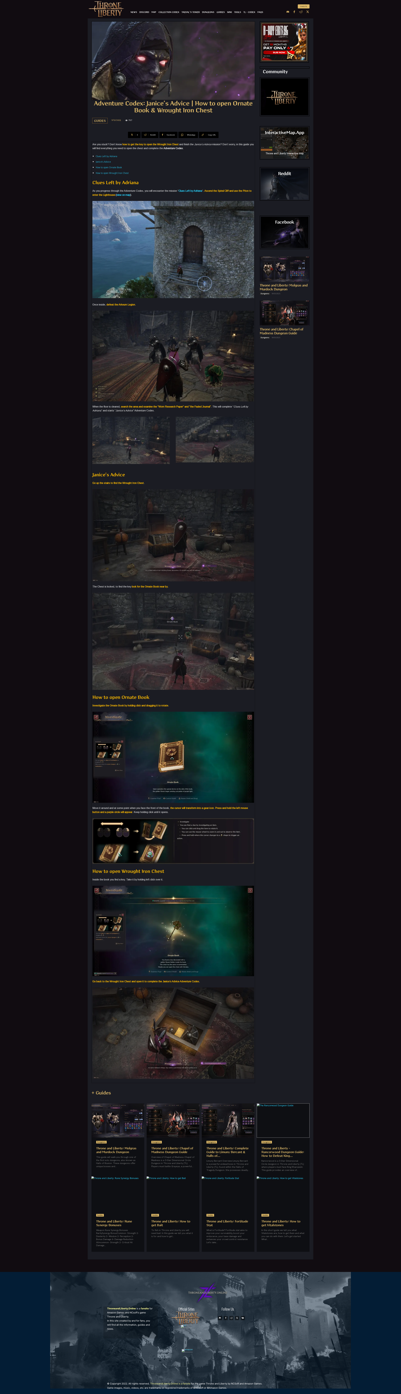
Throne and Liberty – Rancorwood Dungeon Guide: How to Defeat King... (282, 1152)
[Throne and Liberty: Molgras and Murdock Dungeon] (285, 269)
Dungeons (265, 293)
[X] (307, 12)
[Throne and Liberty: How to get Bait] (173, 1193)
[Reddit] (300, 12)
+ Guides (101, 1093)
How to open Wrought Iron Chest (112, 173)
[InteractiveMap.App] (284, 143)
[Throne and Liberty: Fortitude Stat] (228, 1193)
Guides (100, 121)
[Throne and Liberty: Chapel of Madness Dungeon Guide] (285, 313)
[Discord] (287, 12)
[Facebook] (294, 12)
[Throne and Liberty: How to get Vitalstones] (283, 1193)
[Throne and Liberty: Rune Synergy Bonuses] (117, 1193)
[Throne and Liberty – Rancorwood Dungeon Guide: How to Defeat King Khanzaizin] (283, 1120)
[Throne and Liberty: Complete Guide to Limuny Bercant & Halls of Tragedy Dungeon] (228, 1120)
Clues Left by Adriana (106, 156)
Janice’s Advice (103, 162)
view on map (123, 195)
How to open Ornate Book (109, 167)
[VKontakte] (243, 1318)
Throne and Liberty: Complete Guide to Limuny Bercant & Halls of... (227, 1152)
